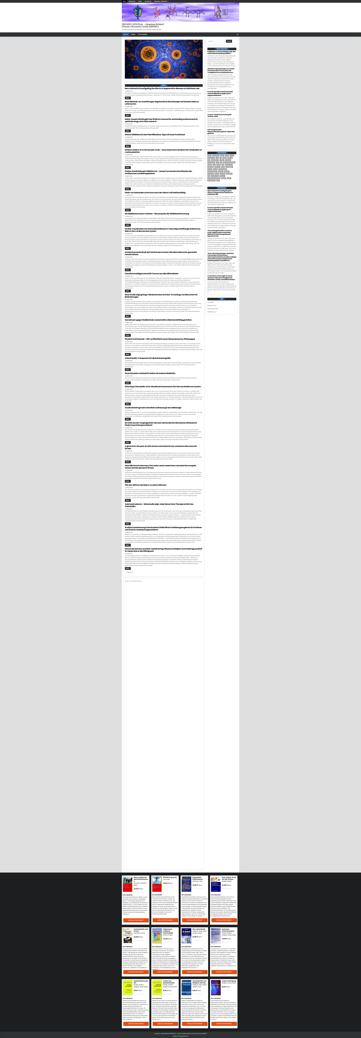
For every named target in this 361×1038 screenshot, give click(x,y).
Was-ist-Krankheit (142, 34)
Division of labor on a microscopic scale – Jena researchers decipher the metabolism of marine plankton (163, 151)
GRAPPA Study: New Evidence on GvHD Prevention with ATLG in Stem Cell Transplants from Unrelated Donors (220, 70)
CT (220, 158)
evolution (228, 160)
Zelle (218, 180)
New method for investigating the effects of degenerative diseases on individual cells (162, 88)
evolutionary (211, 162)
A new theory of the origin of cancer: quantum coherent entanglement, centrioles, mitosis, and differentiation (221, 278)
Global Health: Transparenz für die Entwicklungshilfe (148, 358)
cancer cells (211, 158)
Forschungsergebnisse (229, 162)
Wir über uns (148, 1)
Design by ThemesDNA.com (180, 1036)
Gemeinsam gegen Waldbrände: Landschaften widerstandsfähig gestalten (158, 320)
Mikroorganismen (212, 171)
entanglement (214, 160)
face (217, 162)
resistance (229, 174)
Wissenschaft (132, 1)
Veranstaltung (211, 180)
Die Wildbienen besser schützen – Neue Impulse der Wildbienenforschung (157, 213)
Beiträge (133, 34)
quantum (222, 174)
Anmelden (210, 302)
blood (222, 156)
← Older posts (129, 572)
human (218, 165)
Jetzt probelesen (139, 892)
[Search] (237, 34)
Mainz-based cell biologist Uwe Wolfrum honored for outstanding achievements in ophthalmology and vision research (161, 120)
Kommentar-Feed (212, 308)
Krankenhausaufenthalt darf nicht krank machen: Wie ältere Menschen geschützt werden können (161, 253)
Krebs (222, 167)
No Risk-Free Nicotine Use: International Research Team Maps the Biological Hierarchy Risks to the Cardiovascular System (162, 230)
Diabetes (230, 158)
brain (226, 156)
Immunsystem (228, 165)
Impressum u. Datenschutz (160, 1)
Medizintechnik (222, 169)
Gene (214, 165)
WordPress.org (211, 312)
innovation (210, 167)
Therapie (224, 178)
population (210, 174)
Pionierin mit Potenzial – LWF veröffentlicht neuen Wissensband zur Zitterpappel (160, 339)
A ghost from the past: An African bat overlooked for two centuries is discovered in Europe (161, 447)
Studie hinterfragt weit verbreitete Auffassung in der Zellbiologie (153, 407)
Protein (217, 174)
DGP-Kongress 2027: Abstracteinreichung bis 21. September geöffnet (221, 131)
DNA (209, 160)
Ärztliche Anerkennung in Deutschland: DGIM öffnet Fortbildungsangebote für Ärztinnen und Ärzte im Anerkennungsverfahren (163, 528)
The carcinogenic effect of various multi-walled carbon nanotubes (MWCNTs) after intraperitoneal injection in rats (219, 233)
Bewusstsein (216, 156)
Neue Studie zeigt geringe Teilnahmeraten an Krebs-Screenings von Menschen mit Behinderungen (161, 295)
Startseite (125, 34)
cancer (232, 156)
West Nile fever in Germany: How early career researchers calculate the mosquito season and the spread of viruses (160, 466)
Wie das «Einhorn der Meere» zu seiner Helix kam (146, 485)
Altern (209, 156)
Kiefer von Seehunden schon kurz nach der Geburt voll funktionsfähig (155, 192)
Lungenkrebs (229, 167)
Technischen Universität (214, 178)
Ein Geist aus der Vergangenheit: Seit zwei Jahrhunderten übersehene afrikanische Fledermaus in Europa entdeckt (161, 423)
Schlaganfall (214, 176)
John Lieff (217, 167)
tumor (229, 178)
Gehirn (209, 165)
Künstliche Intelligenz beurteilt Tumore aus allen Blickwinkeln (151, 273)
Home (124, 1)
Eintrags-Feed (211, 305)
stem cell (222, 176)
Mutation (221, 171)
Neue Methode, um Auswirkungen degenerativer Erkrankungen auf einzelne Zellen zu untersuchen (162, 102)
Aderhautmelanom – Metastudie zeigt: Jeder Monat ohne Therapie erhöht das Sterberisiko (159, 505)
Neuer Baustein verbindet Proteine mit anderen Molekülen (150, 373)
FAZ (221, 162)
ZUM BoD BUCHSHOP (136, 920)
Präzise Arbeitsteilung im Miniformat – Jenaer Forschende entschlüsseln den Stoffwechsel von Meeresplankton (158, 172)
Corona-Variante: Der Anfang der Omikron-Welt (219, 115)
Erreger (222, 160)
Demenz (224, 158)
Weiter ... (128, 98)
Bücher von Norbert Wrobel (133, 581)
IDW (223, 165)
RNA (209, 176)
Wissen (140, 1)
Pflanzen (227, 171)
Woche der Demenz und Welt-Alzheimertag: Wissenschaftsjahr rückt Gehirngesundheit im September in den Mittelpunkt (163, 549)
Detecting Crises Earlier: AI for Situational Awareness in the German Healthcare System (163, 386)
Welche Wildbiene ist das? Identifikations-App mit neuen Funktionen (155, 134)
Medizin (215, 169)
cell (217, 158)
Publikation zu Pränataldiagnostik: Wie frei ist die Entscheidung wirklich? (221, 53)
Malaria (210, 169)
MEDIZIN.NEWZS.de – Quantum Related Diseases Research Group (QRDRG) (143, 25)
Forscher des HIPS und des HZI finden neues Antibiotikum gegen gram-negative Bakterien (220, 93)
